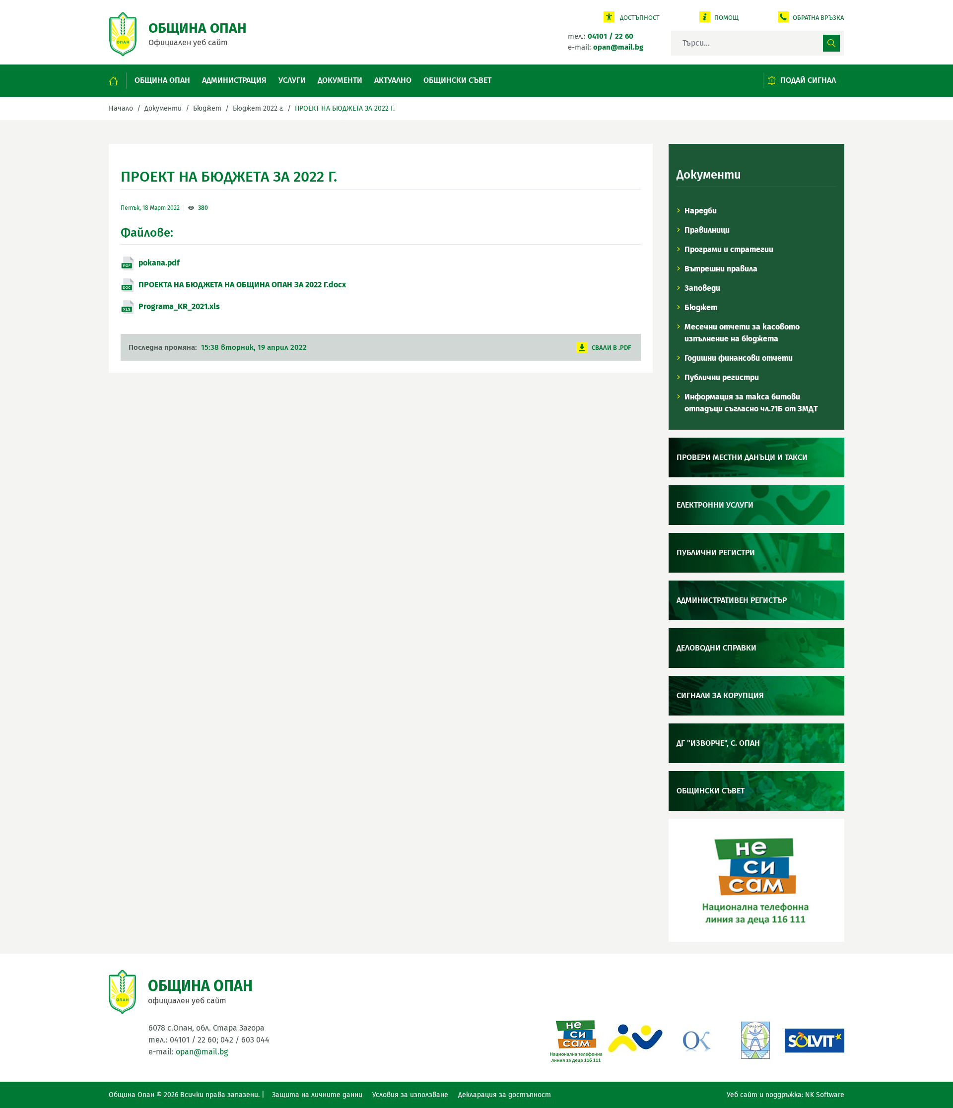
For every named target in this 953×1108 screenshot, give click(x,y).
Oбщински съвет (457, 80)
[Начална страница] (118, 81)
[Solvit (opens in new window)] (814, 1039)
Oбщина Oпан (162, 80)
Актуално (392, 80)
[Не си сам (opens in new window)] (576, 1039)
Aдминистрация (234, 80)
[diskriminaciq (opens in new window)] (755, 1039)
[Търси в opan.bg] (831, 43)
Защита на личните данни (317, 1095)
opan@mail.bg (202, 1051)
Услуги (292, 80)
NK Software (824, 1095)
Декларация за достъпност (504, 1095)
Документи (340, 80)
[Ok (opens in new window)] (695, 1039)
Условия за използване (410, 1095)
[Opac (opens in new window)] (636, 1039)
